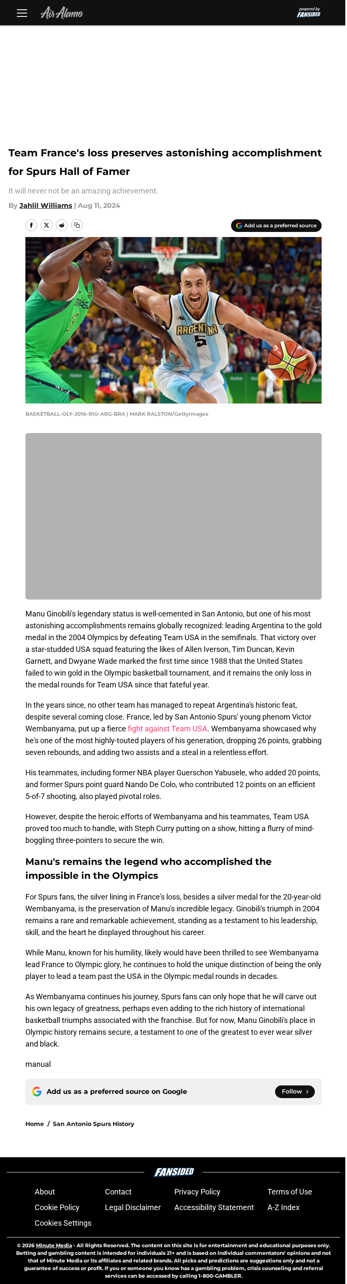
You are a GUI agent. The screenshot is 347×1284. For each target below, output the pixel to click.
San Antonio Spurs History (93, 1124)
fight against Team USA (167, 728)
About (45, 1191)
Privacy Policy (197, 1191)
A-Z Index (283, 1207)
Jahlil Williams (45, 206)
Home (34, 1124)
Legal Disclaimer (133, 1207)
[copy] (77, 225)
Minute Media (54, 1245)
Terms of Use (289, 1191)
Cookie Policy (57, 1207)
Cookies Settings (63, 1223)
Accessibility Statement (214, 1207)
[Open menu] (22, 13)
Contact (118, 1191)
